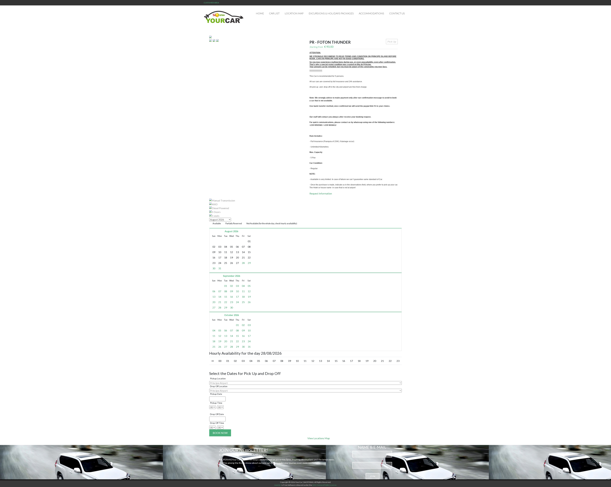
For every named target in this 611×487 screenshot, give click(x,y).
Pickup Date (216, 394)
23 (231, 302)
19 (249, 296)
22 (225, 302)
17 (237, 296)
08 (225, 291)
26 (249, 302)
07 (219, 291)
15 (225, 296)
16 (231, 296)
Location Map (294, 13)
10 (237, 291)
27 (213, 307)
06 (213, 291)
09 (231, 291)
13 (213, 296)
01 (225, 285)
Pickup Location (218, 378)
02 (231, 285)
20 (213, 302)
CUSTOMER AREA (211, 2)
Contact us (397, 13)
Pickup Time (216, 403)
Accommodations (371, 13)
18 (243, 296)
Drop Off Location (218, 386)
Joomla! (277, 485)
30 (213, 268)
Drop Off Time (217, 423)
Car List (274, 13)
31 (219, 268)
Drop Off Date (217, 414)
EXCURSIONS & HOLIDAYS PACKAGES (331, 13)
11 (243, 291)
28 (243, 262)
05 (249, 285)
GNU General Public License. (324, 485)
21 (219, 302)
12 (249, 291)
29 (249, 262)
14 (219, 296)
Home (260, 13)
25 (243, 302)
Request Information (320, 193)
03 (237, 285)
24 (237, 302)
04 (243, 285)
